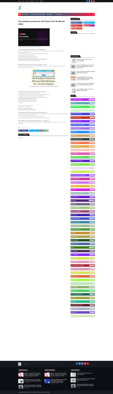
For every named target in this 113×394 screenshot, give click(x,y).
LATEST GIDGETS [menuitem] (58, 14)
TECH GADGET (81, 254)
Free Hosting (81, 196)
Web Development (81, 272)
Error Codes (81, 182)
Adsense (81, 110)
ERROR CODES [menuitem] (25, 14)
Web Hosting (81, 276)
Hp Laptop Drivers (81, 211)
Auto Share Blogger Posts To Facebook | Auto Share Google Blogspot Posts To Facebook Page (85, 66)
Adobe (81, 103)
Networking (81, 240)
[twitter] (89, 1)
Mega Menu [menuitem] (49, 14)
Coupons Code (81, 164)
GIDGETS (81, 200)
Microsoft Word (81, 229)
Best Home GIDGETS (81, 128)
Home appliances (81, 207)
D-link (81, 168)
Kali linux (81, 215)
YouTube (81, 290)
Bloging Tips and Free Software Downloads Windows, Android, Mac (37, 392)
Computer (81, 153)
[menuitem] (19, 14)
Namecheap (81, 236)
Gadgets (81, 204)
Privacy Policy (32, 1)
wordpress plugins (81, 316)
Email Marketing (81, 178)
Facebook (81, 186)
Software (81, 251)
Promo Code (81, 243)
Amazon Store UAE (81, 117)
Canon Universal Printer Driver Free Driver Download (84, 60)
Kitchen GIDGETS (81, 218)
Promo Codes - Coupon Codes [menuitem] (38, 14)
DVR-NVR (81, 171)
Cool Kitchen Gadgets (81, 160)
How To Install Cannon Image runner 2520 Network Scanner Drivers (86, 72)
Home (19, 1)
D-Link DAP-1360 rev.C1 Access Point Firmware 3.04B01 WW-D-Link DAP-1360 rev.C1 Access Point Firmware (85, 78)
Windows (81, 279)
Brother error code (81, 139)
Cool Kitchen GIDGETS (81, 157)
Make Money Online (81, 225)
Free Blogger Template (81, 193)
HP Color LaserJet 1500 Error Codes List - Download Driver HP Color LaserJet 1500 (32, 386)
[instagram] (91, 1)
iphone (81, 298)
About (23, 1)
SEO (81, 247)
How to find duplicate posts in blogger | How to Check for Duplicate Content (85, 84)
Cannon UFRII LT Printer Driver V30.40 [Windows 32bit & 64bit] (85, 89)
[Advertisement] (71, 8)
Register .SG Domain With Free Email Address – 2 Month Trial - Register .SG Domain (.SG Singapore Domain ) (32, 374)
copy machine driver (81, 294)
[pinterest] (94, 1)
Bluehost (81, 135)
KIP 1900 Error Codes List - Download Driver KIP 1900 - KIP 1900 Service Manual (32, 380)
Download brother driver (81, 175)
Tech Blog (81, 261)
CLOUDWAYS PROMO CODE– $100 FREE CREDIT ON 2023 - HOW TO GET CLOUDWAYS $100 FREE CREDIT (58, 381)
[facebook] (87, 1)
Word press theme (81, 283)
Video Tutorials (81, 269)
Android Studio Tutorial (25, 18)
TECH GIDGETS (81, 258)
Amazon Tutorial (81, 121)
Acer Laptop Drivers (81, 99)
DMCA (37, 1)
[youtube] (76, 28)
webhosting (81, 308)
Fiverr (81, 189)
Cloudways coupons (81, 150)
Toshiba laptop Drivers (81, 265)
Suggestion (41, 1)
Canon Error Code (81, 146)
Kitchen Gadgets (81, 222)
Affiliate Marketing (81, 114)
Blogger (81, 132)
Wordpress (81, 287)
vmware (81, 301)
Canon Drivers (81, 142)
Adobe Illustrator (81, 106)
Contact (26, 1)
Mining (81, 233)
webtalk (81, 312)
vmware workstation (81, 305)
